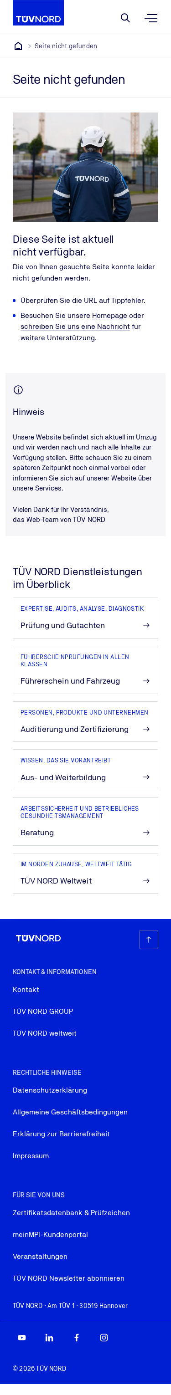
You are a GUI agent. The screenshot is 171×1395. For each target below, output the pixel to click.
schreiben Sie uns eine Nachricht (75, 326)
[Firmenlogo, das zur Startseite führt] (38, 13)
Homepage (109, 315)
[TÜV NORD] (18, 46)
